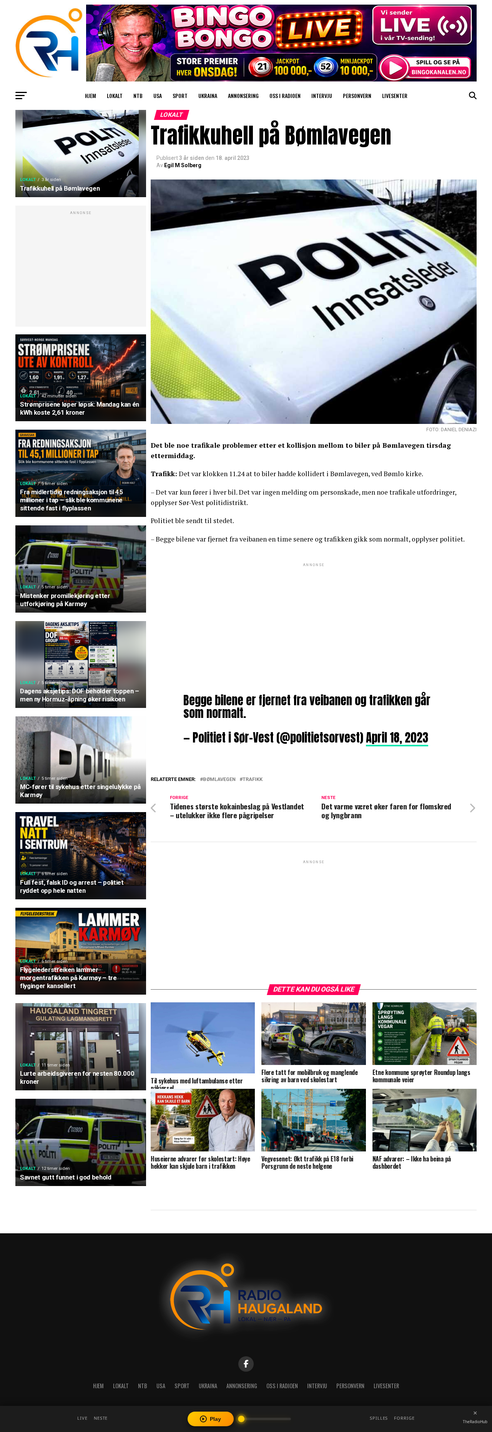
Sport (180, 95)
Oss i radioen (285, 95)
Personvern (357, 95)
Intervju (321, 95)
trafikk (253, 779)
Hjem (90, 95)
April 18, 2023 (397, 737)
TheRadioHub (475, 1421)
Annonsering (243, 95)
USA (157, 95)
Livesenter (394, 95)
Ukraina (207, 95)
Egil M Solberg (182, 165)
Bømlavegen (219, 779)
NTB (138, 95)
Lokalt (115, 95)
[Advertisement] (80, 270)
